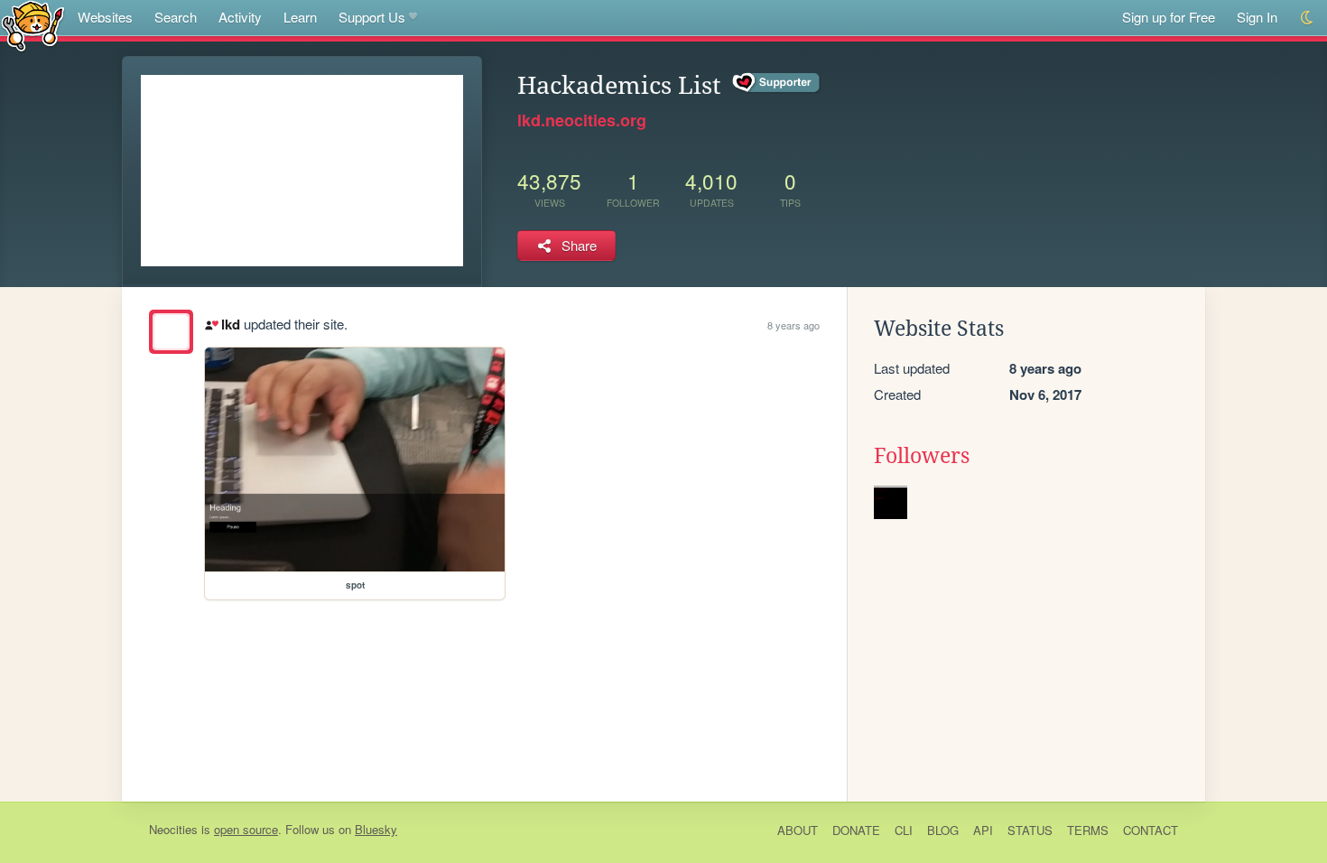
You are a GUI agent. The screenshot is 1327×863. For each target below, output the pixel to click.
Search (175, 16)
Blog (943, 830)
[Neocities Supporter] (776, 83)
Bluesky (376, 829)
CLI (904, 830)
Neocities (173, 829)
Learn (300, 16)
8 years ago (793, 325)
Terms (1088, 830)
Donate (856, 830)
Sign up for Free (1168, 16)
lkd (230, 324)
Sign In (1257, 16)
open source (246, 829)
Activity (240, 16)
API (983, 830)
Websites (105, 16)
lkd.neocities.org (581, 120)
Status (1030, 830)
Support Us (372, 16)
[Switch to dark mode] (1307, 17)
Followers (922, 456)
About (797, 830)
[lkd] (171, 331)
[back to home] (33, 24)
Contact (1150, 830)
